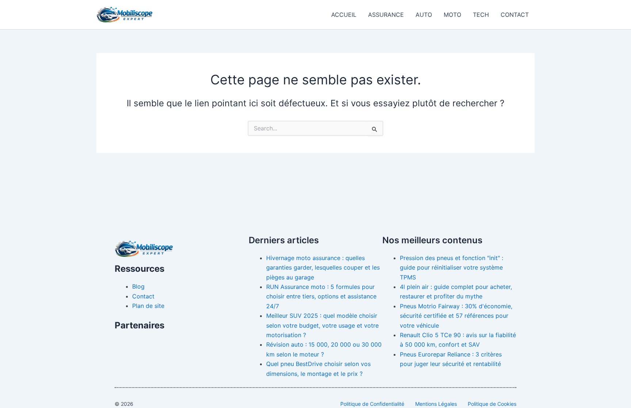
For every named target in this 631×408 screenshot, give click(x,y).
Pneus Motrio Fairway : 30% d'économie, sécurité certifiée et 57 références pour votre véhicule (456, 315)
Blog (138, 286)
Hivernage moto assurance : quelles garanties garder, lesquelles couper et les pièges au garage (323, 267)
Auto (424, 14)
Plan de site (148, 305)
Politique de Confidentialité (372, 404)
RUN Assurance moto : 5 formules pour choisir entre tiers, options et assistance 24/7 (321, 296)
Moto (452, 14)
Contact (515, 14)
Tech (481, 14)
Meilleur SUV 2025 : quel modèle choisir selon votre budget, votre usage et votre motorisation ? (322, 325)
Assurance (386, 14)
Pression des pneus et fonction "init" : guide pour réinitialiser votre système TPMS (451, 267)
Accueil (343, 14)
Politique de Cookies (492, 404)
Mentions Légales (436, 404)
